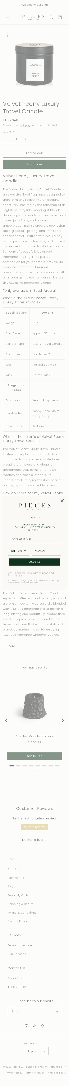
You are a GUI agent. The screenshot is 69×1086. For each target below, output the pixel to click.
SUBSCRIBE (34, 561)
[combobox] (18, 551)
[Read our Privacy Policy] (58, 581)
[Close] (62, 500)
